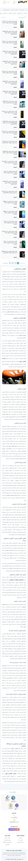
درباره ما (20, 838)
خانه (26, 10)
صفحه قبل (22, 263)
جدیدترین (25, 13)
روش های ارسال (7, 840)
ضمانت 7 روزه (7, 838)
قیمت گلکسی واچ (11, 773)
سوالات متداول (20, 842)
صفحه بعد (5, 263)
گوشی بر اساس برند (14, 10)
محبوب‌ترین (5, 13)
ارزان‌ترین (14, 13)
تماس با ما (21, 840)
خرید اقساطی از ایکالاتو (7, 842)
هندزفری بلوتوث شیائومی (16, 580)
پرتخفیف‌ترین (19, 13)
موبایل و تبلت (21, 10)
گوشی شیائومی (6, 10)
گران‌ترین (10, 13)
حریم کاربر (7, 844)
